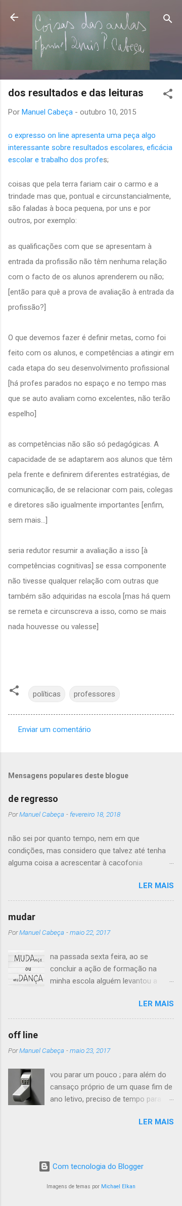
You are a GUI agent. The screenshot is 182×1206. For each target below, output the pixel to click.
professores (94, 694)
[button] (168, 95)
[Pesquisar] (168, 20)
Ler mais (156, 885)
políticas (47, 694)
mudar (21, 916)
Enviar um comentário (54, 729)
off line (23, 1035)
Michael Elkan (118, 1186)
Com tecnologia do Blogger (97, 1166)
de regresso (33, 798)
